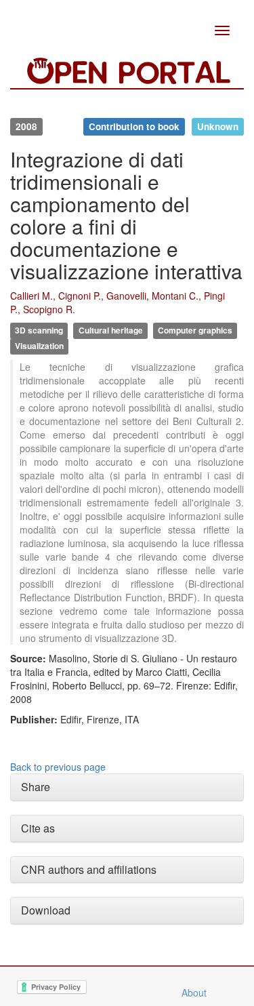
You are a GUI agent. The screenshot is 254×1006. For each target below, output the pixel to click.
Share (35, 786)
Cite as (38, 828)
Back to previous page (58, 766)
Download (45, 910)
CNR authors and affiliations (88, 869)
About (194, 992)
